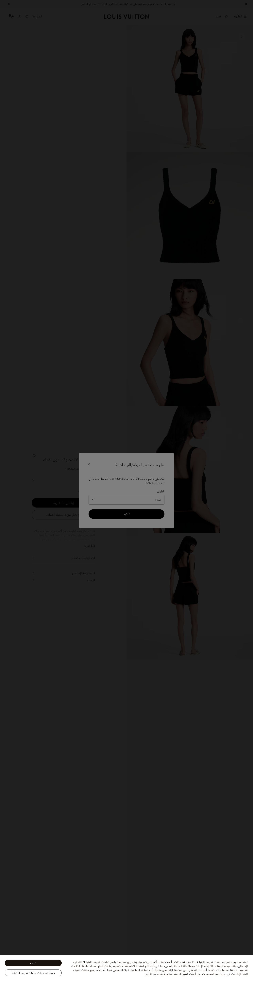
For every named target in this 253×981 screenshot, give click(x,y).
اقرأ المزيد (150, 974)
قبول (33, 963)
